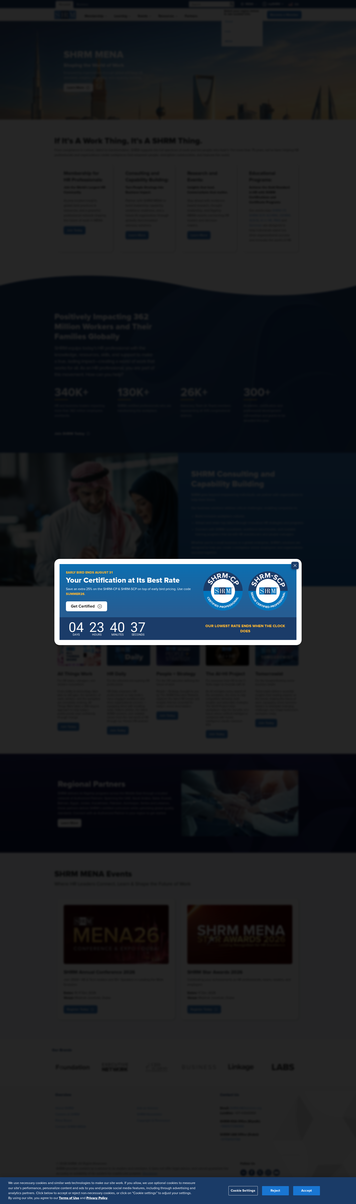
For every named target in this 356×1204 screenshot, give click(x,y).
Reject (275, 1190)
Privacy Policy (97, 1198)
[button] (86, 606)
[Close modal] (295, 565)
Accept (306, 1190)
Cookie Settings (243, 1190)
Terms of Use (69, 1198)
